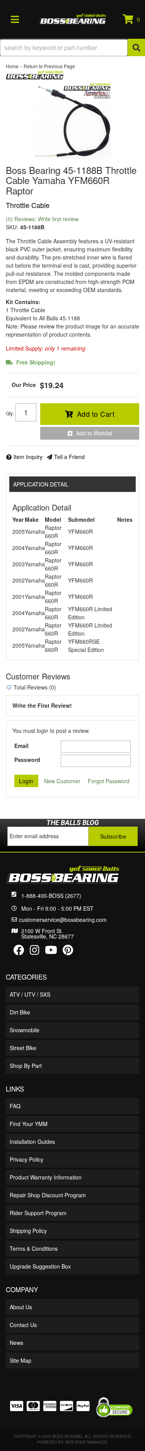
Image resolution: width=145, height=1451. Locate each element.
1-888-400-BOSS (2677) (51, 895)
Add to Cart (96, 414)
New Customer (62, 781)
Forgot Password (109, 781)
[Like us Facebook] (19, 952)
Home (12, 66)
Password (27, 759)
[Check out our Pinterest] (68, 952)
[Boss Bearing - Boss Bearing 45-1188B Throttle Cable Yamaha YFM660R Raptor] (35, 74)
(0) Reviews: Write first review (42, 219)
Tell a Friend (69, 457)
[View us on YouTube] (51, 952)
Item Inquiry (28, 457)
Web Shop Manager (86, 1442)
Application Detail (40, 484)
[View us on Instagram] (34, 952)
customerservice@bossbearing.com (63, 919)
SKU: (12, 227)
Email (21, 746)
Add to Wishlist (94, 433)
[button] (72, 47)
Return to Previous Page (49, 66)
